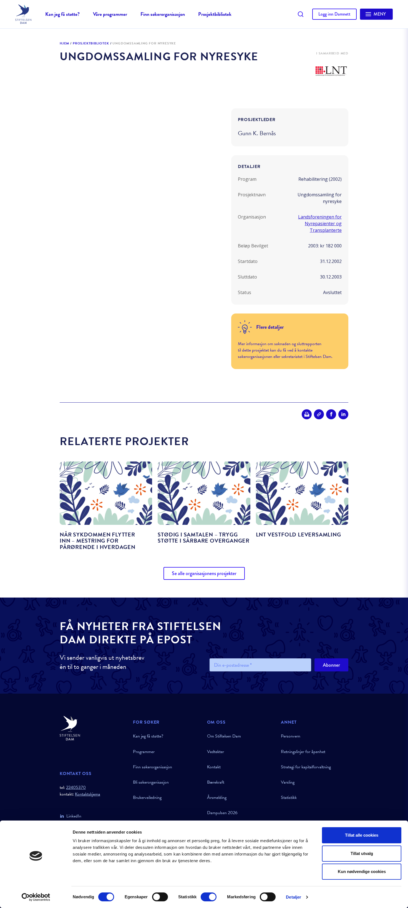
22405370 (76, 787)
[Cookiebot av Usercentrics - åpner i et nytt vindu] (36, 897)
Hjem (64, 44)
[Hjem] (93, 728)
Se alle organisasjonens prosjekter (204, 573)
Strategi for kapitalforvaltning (306, 767)
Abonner (331, 665)
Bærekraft (215, 782)
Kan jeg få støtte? (62, 14)
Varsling (287, 782)
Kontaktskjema (87, 794)
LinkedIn (73, 816)
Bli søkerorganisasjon (151, 782)
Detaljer (293, 897)
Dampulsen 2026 (222, 812)
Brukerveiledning (147, 797)
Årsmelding (216, 797)
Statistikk (289, 797)
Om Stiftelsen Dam (224, 736)
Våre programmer (110, 14)
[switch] (160, 896)
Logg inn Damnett (334, 14)
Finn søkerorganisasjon (162, 14)
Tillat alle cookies (361, 835)
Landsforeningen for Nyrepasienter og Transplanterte (320, 223)
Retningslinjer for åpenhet (303, 751)
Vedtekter (215, 751)
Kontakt (214, 767)
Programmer (144, 751)
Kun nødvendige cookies (362, 871)
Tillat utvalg (362, 853)
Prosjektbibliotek (214, 14)
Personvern (290, 736)
